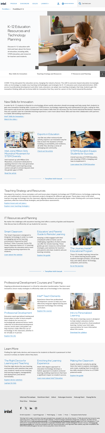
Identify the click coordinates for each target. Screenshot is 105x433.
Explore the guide (43, 255)
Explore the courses (44, 311)
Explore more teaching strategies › (17, 206)
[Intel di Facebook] (21, 408)
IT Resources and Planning (81, 74)
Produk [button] (13, 4)
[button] (52, 152)
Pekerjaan (33, 401)
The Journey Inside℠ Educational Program (81, 249)
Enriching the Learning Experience (49, 362)
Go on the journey (76, 266)
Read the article (10, 173)
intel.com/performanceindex (39, 421)
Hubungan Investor (65, 397)
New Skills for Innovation (18, 74)
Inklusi (53, 397)
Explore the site (10, 336)
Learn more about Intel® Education (50, 378)
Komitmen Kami (43, 397)
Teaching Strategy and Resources (49, 74)
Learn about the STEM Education (83, 164)
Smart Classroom (13, 231)
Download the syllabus (78, 332)
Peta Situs (23, 401)
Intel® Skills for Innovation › (14, 116)
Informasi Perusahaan (27, 397)
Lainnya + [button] (45, 4)
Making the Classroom (81, 360)
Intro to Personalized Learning (81, 314)
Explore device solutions (13, 380)
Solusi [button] (35, 4)
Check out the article (45, 151)
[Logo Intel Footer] (8, 411)
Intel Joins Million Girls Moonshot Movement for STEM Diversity (17, 153)
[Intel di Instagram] (36, 408)
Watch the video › (10, 119)
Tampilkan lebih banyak (53, 179)
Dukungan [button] (24, 4)
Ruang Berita (91, 397)
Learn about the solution (13, 255)
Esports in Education (48, 134)
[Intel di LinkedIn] (31, 408)
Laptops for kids (10, 383)
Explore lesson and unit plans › (15, 203)
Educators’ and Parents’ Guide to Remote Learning (51, 233)
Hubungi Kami (79, 397)
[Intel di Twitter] (26, 408)
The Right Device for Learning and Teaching (16, 362)
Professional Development (18, 312)
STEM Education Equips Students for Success (83, 152)
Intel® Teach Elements (48, 296)
